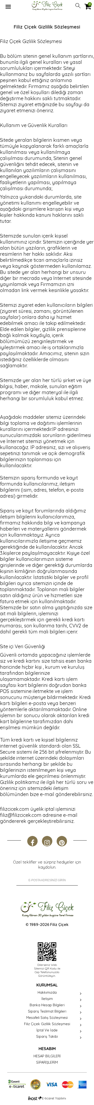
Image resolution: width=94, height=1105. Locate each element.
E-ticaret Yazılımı (54, 1098)
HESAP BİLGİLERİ (47, 1056)
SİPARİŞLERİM (47, 1062)
